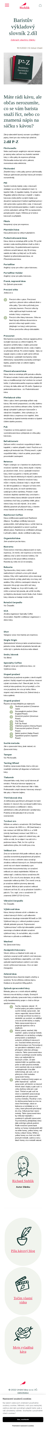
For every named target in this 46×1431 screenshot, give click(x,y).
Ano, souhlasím (23, 1419)
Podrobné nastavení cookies (23, 1426)
